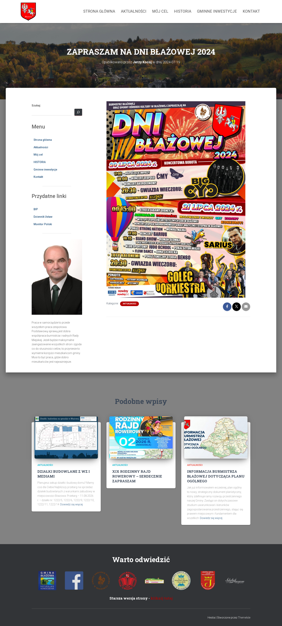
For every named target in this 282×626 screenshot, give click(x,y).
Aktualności (133, 11)
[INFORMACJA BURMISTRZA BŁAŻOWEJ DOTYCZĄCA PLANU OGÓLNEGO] (215, 437)
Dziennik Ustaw (43, 216)
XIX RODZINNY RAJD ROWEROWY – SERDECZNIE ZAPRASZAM (137, 476)
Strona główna (99, 11)
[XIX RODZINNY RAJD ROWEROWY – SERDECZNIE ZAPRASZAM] (141, 437)
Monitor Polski (43, 224)
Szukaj (36, 105)
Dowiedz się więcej (71, 504)
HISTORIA (182, 11)
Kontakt (251, 11)
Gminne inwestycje (217, 11)
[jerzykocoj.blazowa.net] (28, 11)
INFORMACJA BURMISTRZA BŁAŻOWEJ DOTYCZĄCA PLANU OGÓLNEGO (216, 476)
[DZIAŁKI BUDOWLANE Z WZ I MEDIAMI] (66, 437)
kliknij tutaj (162, 598)
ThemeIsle (244, 617)
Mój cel (160, 11)
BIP (36, 209)
